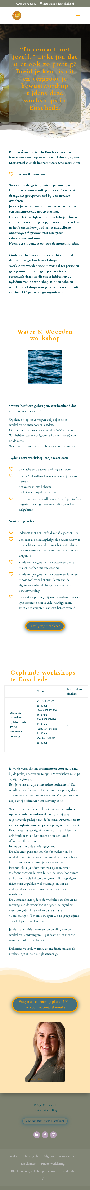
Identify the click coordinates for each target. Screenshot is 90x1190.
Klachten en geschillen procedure (33, 1171)
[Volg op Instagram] (53, 1134)
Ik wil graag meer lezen (45, 626)
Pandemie (68, 1171)
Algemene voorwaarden (60, 1156)
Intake (13, 1156)
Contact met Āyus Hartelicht (45, 1121)
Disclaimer (28, 1164)
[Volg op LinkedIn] (36, 1134)
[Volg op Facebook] (45, 1134)
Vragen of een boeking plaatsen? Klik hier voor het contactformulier (45, 1004)
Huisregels (30, 1156)
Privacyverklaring (53, 1164)
